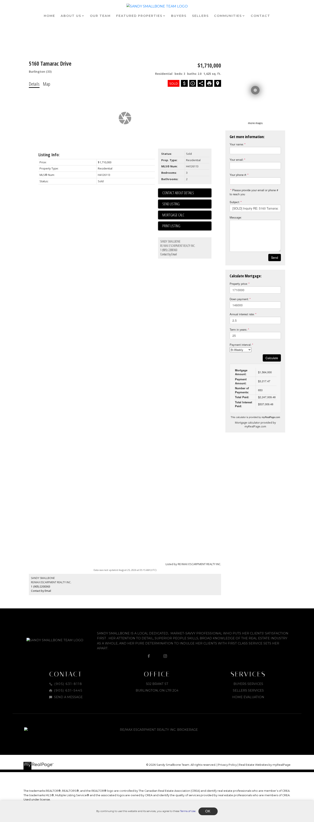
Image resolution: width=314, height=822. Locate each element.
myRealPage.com (271, 417)
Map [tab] (46, 84)
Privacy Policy (227, 764)
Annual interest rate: (242, 314)
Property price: (239, 284)
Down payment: (239, 299)
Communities (228, 16)
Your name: (237, 144)
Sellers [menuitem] (200, 16)
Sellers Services (248, 690)
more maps (255, 123)
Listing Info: (49, 155)
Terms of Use (187, 811)
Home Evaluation (248, 697)
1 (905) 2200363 (168, 250)
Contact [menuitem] (260, 16)
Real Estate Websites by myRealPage (265, 764)
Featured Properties (139, 16)
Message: (236, 217)
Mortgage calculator (186, 215)
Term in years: (238, 329)
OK (208, 811)
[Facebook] (149, 656)
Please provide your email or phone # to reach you (254, 192)
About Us (71, 16)
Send (274, 257)
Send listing (171, 203)
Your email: (237, 160)
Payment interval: (240, 345)
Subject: (235, 202)
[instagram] (165, 656)
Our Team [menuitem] (100, 16)
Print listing (171, 225)
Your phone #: (238, 175)
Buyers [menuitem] (178, 16)
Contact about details (178, 192)
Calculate (272, 358)
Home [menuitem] (49, 16)
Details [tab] (34, 84)
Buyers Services (248, 684)
